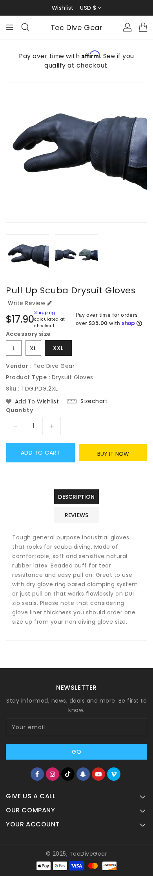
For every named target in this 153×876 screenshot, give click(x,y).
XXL (58, 348)
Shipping (44, 313)
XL (33, 348)
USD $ (88, 8)
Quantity (19, 410)
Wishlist (63, 8)
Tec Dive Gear (77, 27)
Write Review (26, 303)
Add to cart (40, 453)
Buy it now (113, 454)
